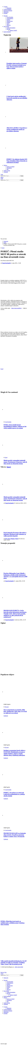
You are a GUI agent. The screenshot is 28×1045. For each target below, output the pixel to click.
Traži (22, 175)
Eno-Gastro (6, 26)
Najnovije (6, 977)
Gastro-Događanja (11, 27)
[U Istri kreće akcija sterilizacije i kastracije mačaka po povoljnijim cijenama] (17, 82)
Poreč (2, 369)
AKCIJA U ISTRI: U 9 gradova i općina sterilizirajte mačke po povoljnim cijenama (17, 129)
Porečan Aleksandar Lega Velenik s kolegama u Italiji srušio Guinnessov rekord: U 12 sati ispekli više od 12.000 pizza (15, 575)
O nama (5, 6)
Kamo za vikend (10, 166)
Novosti (5, 15)
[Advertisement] (14, 353)
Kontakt (5, 13)
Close (2, 973)
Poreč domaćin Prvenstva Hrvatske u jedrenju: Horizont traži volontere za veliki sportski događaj (15, 534)
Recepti (8, 29)
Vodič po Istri (7, 170)
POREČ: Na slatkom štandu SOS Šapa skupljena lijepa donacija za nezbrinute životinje (17, 160)
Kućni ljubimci (7, 31)
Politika (8, 22)
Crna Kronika (10, 17)
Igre (7, 169)
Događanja (9, 168)
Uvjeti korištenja (7, 9)
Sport (8, 23)
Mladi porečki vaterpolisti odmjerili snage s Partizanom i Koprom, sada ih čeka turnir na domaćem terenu (15, 462)
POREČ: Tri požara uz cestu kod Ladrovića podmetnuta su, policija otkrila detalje (14, 794)
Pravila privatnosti (8, 10)
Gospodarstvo (10, 18)
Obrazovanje (10, 21)
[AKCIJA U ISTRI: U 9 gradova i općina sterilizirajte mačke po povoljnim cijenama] (17, 114)
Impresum (9, 8)
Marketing (6, 12)
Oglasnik (6, 172)
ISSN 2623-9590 (19, 967)
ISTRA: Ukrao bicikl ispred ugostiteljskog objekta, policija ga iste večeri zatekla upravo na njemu (15, 426)
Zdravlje (9, 25)
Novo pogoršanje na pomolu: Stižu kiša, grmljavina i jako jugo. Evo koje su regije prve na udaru (15, 711)
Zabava (5, 165)
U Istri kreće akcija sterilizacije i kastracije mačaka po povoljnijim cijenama (17, 98)
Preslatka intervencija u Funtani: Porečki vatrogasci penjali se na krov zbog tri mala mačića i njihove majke (17, 66)
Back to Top (3, 972)
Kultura (8, 19)
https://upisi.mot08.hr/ (16, 308)
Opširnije (6, 715)
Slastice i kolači (13, 30)
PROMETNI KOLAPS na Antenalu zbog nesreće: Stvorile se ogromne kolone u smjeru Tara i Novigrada (15, 834)
